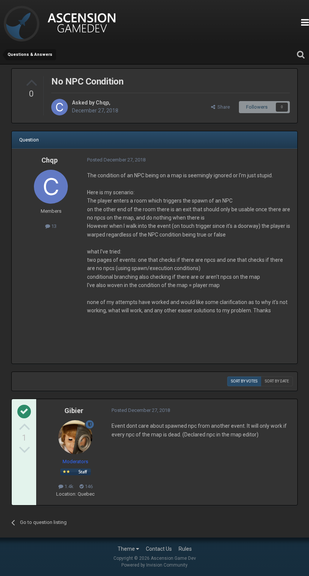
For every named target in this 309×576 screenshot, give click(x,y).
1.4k (68, 486)
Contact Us (159, 549)
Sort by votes (244, 381)
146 (88, 486)
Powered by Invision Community (154, 565)
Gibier (73, 411)
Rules (185, 549)
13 (53, 226)
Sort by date (277, 381)
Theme (127, 549)
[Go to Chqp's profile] (59, 107)
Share (222, 107)
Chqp (102, 103)
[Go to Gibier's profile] (75, 437)
